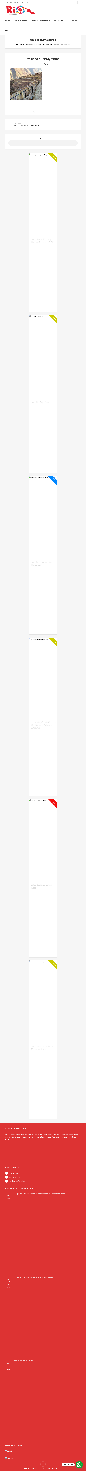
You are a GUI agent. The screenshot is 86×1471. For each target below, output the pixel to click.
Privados (73, 20)
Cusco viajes (25, 44)
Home (18, 44)
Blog (7, 30)
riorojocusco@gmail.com (17, 1181)
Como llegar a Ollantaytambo (41, 44)
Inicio (7, 20)
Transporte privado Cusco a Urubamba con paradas (33, 1277)
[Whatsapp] (79, 1464)
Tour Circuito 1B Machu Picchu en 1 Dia (42, 1047)
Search (74, 143)
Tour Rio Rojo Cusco (41, 401)
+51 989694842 (14, 1177)
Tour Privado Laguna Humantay (41, 563)
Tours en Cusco (20, 20)
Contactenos (60, 20)
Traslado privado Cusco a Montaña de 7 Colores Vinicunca (43, 724)
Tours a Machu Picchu (40, 20)
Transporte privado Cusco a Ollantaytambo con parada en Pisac (39, 1194)
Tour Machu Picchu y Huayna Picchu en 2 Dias (43, 240)
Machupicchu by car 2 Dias (23, 1361)
